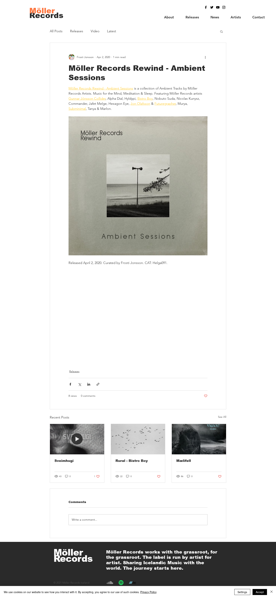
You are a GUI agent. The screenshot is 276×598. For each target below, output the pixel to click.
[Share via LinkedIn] (88, 384)
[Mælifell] (199, 439)
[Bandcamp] (132, 582)
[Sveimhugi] (77, 439)
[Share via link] (98, 384)
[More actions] (205, 57)
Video (95, 31)
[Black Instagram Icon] (224, 7)
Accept (260, 592)
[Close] (271, 592)
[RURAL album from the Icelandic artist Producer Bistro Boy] (138, 439)
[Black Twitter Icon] (212, 7)
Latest (111, 31)
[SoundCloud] (110, 582)
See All (222, 417)
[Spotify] (121, 582)
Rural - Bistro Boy (131, 461)
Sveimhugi (64, 461)
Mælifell (183, 461)
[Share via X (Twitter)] (79, 384)
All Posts (56, 31)
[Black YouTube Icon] (218, 7)
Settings (242, 592)
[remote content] (138, 315)
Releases (76, 31)
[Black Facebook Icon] (206, 7)
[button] (221, 31)
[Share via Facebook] (70, 384)
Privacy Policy (148, 592)
